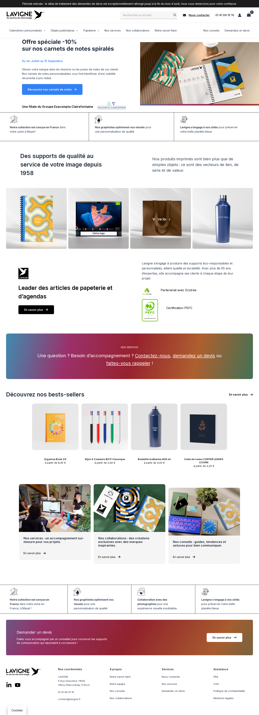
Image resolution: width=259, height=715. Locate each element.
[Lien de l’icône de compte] (239, 15)
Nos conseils (117, 690)
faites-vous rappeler (128, 363)
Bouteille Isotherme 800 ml (154, 459)
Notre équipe (117, 683)
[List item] (9, 685)
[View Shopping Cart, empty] (248, 15)
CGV (216, 683)
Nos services (169, 683)
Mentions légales (223, 697)
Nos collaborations (121, 697)
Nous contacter (171, 676)
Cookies (17, 710)
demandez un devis (194, 355)
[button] (196, 15)
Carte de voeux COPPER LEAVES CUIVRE (203, 461)
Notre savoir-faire (120, 676)
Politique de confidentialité (229, 690)
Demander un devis (173, 690)
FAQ (215, 676)
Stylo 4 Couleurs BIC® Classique (105, 459)
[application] (43, 30)
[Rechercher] (175, 15)
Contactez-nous (152, 355)
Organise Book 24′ (55, 459)
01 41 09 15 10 (224, 15)
